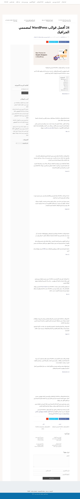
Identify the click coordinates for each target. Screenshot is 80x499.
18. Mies (65, 80)
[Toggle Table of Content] (66, 77)
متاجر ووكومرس (48, 2)
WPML (44, 248)
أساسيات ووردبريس (56, 2)
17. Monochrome (64, 79)
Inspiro (66, 209)
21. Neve (65, 85)
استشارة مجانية (34, 491)
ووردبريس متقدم (25, 2)
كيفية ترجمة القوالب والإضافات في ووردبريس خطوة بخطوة (56, 438)
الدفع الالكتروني (32, 2)
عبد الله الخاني (63, 37)
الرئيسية (51, 491)
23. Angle (65, 88)
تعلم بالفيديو (12, 2)
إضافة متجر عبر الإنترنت (49, 127)
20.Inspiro (65, 83)
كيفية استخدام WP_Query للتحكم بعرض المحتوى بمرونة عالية (56, 445)
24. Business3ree (64, 89)
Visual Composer (44, 286)
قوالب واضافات (40, 37)
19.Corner (65, 82)
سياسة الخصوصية (41, 491)
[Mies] (65, 131)
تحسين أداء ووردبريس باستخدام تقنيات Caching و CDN (39, 438)
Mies (67, 131)
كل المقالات (64, 2)
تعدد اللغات (18, 2)
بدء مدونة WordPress (58, 413)
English (6, 2)
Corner (66, 171)
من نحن (47, 491)
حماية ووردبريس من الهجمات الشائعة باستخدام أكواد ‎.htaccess (38, 445)
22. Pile (65, 86)
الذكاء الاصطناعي (40, 2)
